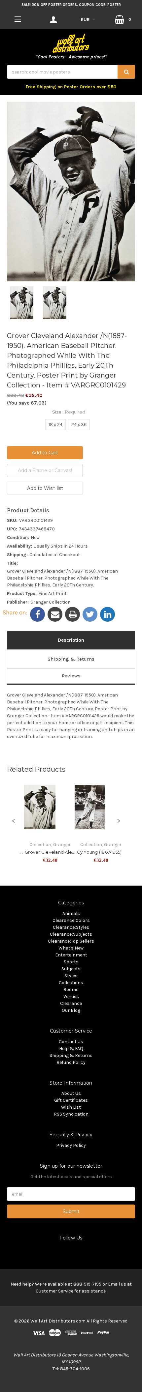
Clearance (71, 1003)
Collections (71, 982)
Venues (71, 996)
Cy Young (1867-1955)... (101, 852)
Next (118, 824)
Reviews (71, 676)
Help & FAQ (71, 1048)
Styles (71, 976)
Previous (13, 824)
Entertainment (71, 955)
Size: (68, 411)
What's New (71, 948)
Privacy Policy (71, 1145)
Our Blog (71, 1010)
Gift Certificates (71, 1100)
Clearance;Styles (71, 927)
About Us (71, 1093)
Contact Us (71, 1041)
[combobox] (71, 72)
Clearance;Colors (71, 920)
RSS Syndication (71, 1114)
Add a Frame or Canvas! (45, 470)
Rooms (71, 989)
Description (71, 640)
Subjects (71, 969)
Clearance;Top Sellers (71, 941)
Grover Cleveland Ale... (50, 852)
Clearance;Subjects (71, 934)
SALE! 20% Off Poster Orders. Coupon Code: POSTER (71, 5)
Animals (71, 913)
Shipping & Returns (71, 659)
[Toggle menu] (18, 19)
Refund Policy (71, 1062)
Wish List (71, 1107)
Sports (71, 962)
